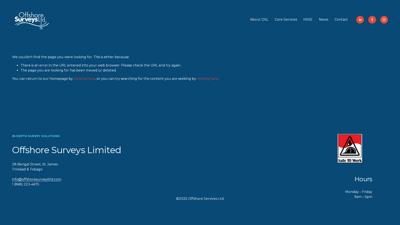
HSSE (307, 19)
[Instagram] (384, 20)
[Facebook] (372, 20)
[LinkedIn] (360, 20)
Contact (341, 19)
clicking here (84, 79)
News (323, 19)
